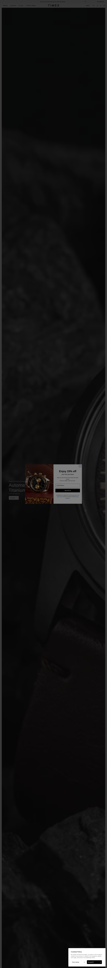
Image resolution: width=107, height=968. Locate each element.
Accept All (91, 962)
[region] (87, 957)
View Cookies (75, 962)
